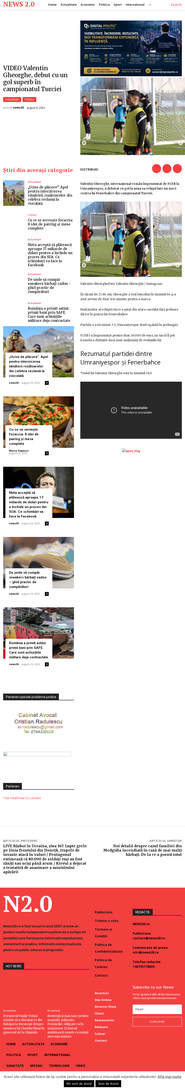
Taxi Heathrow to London (22, 798)
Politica (29, 99)
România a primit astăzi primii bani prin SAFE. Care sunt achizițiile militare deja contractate (49, 314)
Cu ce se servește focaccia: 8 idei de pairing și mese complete (50, 224)
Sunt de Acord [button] (108, 1083)
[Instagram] (143, 1035)
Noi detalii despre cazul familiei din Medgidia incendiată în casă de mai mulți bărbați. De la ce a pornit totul (142, 850)
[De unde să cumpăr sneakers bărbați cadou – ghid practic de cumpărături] (13, 283)
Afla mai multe (169, 1077)
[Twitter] (166, 168)
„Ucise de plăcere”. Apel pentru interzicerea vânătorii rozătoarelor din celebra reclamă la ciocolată (50, 195)
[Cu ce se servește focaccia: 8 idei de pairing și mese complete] (13, 222)
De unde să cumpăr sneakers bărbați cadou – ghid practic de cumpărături (49, 285)
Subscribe (157, 1021)
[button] (176, 4)
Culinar (32, 215)
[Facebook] (156, 168)
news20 (18, 107)
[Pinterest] (177, 168)
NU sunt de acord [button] (79, 1083)
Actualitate (12, 99)
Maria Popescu (19, 450)
